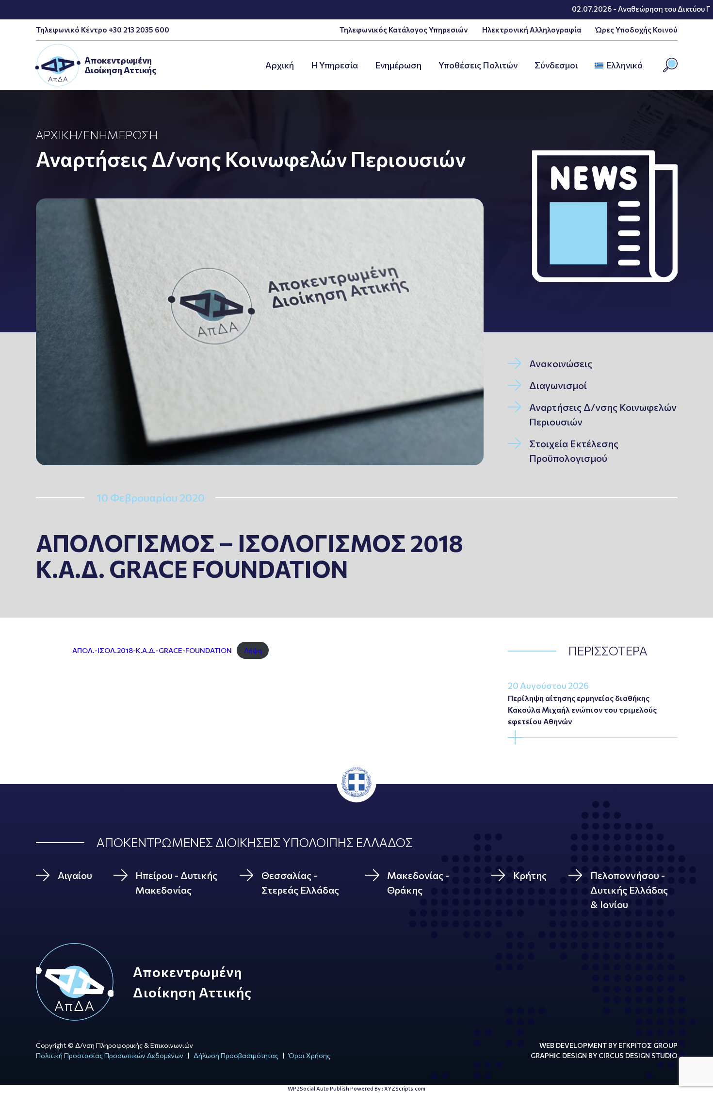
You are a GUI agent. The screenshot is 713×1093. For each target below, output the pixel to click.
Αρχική (57, 135)
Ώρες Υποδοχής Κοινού (637, 29)
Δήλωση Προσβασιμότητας (236, 1055)
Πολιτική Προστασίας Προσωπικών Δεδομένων (109, 1055)
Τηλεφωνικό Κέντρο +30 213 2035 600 (102, 29)
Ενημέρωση (398, 65)
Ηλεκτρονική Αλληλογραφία (531, 29)
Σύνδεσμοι (556, 65)
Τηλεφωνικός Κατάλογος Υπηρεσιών (404, 29)
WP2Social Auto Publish (318, 1088)
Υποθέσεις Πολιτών (478, 65)
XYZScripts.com (404, 1088)
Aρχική (279, 65)
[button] (645, 65)
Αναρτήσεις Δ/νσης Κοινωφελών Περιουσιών (251, 158)
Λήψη (253, 650)
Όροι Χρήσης (309, 1055)
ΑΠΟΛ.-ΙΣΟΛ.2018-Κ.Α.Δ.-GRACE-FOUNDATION (152, 650)
